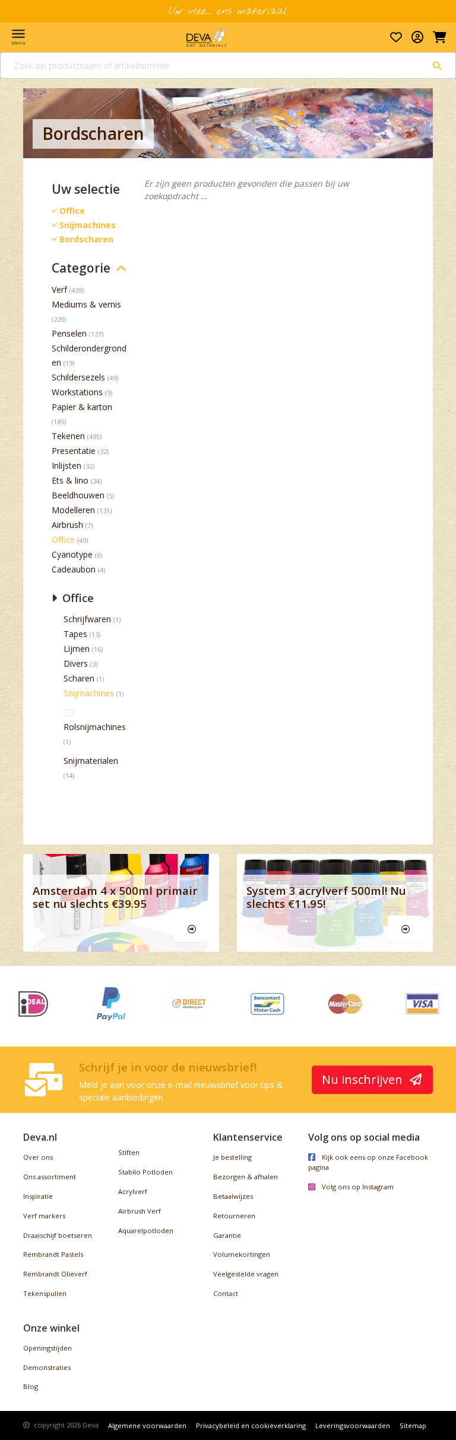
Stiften (129, 1152)
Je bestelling (232, 1157)
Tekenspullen (44, 1293)
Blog (30, 1386)
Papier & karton (82, 406)
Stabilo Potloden (145, 1171)
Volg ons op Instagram (357, 1186)
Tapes (75, 633)
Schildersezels (78, 377)
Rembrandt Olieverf (55, 1273)
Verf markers (44, 1215)
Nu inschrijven (364, 1079)
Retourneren (234, 1215)
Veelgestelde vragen (245, 1273)
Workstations (77, 392)
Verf (59, 289)
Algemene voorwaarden (147, 1425)
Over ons (38, 1157)
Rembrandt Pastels (53, 1254)
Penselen (69, 333)
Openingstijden (47, 1347)
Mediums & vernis (86, 304)
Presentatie (74, 450)
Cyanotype (72, 554)
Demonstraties (47, 1367)
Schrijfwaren (87, 619)
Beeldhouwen (78, 495)
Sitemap (413, 1425)
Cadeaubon (74, 569)
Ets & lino (70, 480)
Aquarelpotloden (145, 1230)
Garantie (227, 1235)
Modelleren (73, 510)
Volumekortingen (241, 1254)
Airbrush (67, 524)
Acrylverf (132, 1191)
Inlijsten (66, 465)
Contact (225, 1293)
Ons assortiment (49, 1176)
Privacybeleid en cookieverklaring (251, 1425)
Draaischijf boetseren (57, 1235)
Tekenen (68, 435)
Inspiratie (38, 1196)
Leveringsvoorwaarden (352, 1425)
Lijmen (77, 648)
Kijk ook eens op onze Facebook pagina (368, 1162)
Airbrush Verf (139, 1211)
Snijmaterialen (91, 760)
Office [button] (76, 597)
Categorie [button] (81, 268)
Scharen (79, 678)
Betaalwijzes (233, 1196)
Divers (76, 663)
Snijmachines (89, 693)
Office (63, 539)
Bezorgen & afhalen (245, 1176)
